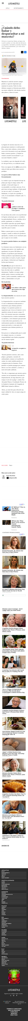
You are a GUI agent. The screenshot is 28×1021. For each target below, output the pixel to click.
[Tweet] (22, 52)
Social (3, 919)
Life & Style (5, 870)
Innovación (4, 924)
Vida (3, 25)
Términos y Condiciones (14, 1008)
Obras (3, 899)
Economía (4, 895)
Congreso (4, 909)
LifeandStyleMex (11, 995)
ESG (2, 900)
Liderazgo (4, 932)
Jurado (3, 965)
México (3, 908)
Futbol (3, 881)
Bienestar (4, 962)
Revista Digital (5, 889)
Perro (10, 465)
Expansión (5, 892)
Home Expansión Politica (7, 894)
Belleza (3, 943)
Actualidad (4, 931)
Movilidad (4, 922)
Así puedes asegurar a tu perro (19, 349)
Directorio (14, 1015)
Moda (3, 942)
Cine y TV (3, 875)
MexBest (4, 956)
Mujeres (4, 930)
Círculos (4, 941)
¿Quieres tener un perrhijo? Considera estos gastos (18, 208)
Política (4, 906)
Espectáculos (5, 938)
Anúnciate (14, 1013)
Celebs (3, 952)
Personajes (4, 961)
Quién (3, 937)
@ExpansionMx (13, 478)
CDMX (3, 910)
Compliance (14, 1012)
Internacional (5, 896)
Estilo (7, 8)
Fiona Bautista (10, 475)
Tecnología (4, 898)
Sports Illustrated (8, 880)
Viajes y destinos (5, 960)
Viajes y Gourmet (5, 877)
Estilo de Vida (5, 964)
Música (3, 876)
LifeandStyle (4, 903)
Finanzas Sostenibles (6, 923)
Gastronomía (5, 957)
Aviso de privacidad (14, 1010)
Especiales (4, 934)
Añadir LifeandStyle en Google (9, 55)
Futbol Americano (6, 884)
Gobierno (4, 907)
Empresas (4, 893)
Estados (3, 912)
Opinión (3, 913)
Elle (3, 949)
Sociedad (4, 914)
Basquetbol (4, 885)
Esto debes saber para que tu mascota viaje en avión (19, 289)
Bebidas (3, 959)
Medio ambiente (5, 918)
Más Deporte (4, 886)
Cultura (3, 946)
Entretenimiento (19, 8)
